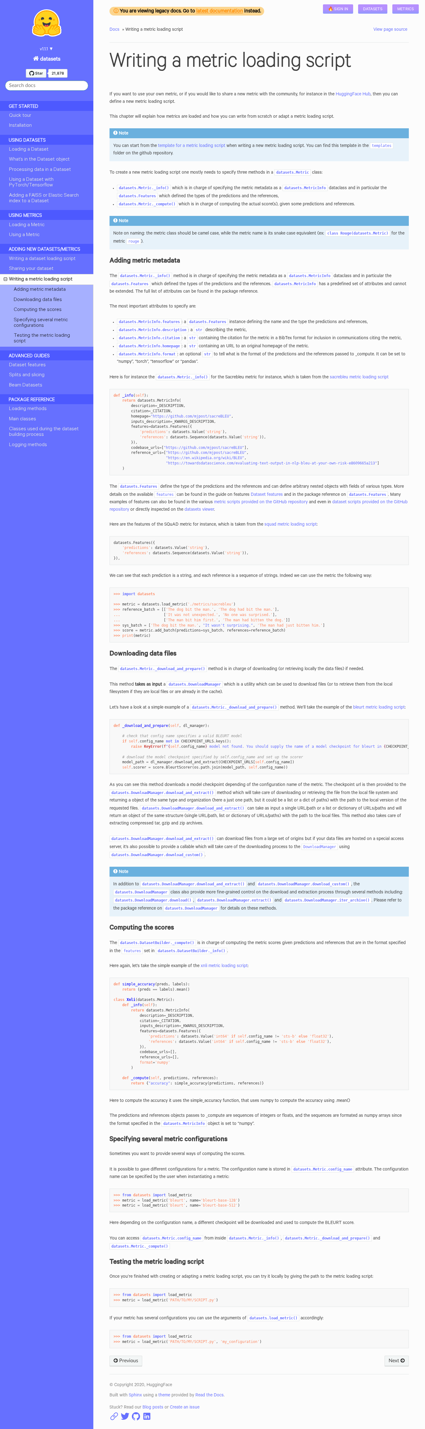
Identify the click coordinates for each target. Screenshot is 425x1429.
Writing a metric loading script (40, 279)
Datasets (372, 9)
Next (394, 1360)
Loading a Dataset (29, 150)
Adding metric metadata (40, 290)
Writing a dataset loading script (42, 259)
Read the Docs (209, 1395)
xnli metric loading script (224, 966)
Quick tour (20, 116)
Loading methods (28, 409)
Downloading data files (38, 300)
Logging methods (28, 445)
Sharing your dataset (31, 269)
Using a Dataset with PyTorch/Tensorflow (31, 182)
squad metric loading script (290, 525)
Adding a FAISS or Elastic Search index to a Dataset (44, 198)
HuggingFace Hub (353, 94)
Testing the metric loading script (42, 338)
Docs (114, 30)
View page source (390, 30)
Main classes (22, 419)
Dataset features (27, 365)
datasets (49, 60)
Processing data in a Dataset (40, 170)
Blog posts (152, 1407)
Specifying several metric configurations (41, 323)
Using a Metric (24, 235)
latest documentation (219, 12)
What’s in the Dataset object (39, 159)
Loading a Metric (26, 225)
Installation (20, 126)
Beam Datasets (25, 385)
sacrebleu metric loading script (359, 377)
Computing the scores (38, 310)
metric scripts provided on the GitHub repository (261, 502)
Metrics (405, 9)
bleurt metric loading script (379, 707)
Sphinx (135, 1395)
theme (164, 1395)
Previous (128, 1360)
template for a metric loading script (191, 146)
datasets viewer (199, 510)
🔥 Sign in (338, 9)
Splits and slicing (26, 375)
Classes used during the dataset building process (44, 432)
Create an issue (184, 1407)
